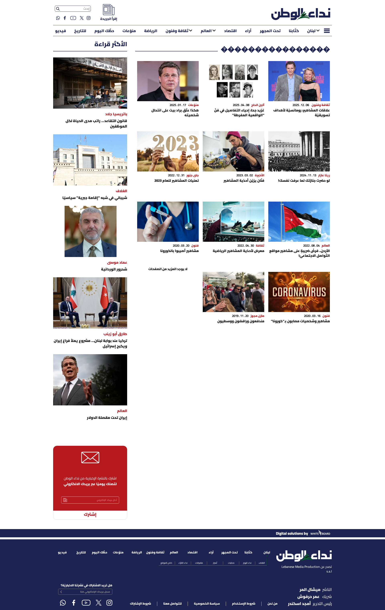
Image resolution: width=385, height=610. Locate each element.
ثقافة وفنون (177, 31)
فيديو (60, 31)
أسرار (215, 563)
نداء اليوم (247, 563)
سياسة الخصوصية (207, 604)
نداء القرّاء (182, 563)
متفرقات (199, 563)
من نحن (272, 604)
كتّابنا (294, 31)
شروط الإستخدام (243, 604)
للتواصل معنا (172, 604)
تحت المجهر (270, 31)
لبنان (311, 31)
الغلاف (262, 563)
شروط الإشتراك (140, 604)
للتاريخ (80, 31)
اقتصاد (230, 31)
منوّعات (129, 31)
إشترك (90, 515)
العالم (206, 31)
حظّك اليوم (104, 31)
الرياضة (150, 31)
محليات (231, 563)
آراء (248, 31)
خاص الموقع (166, 563)
